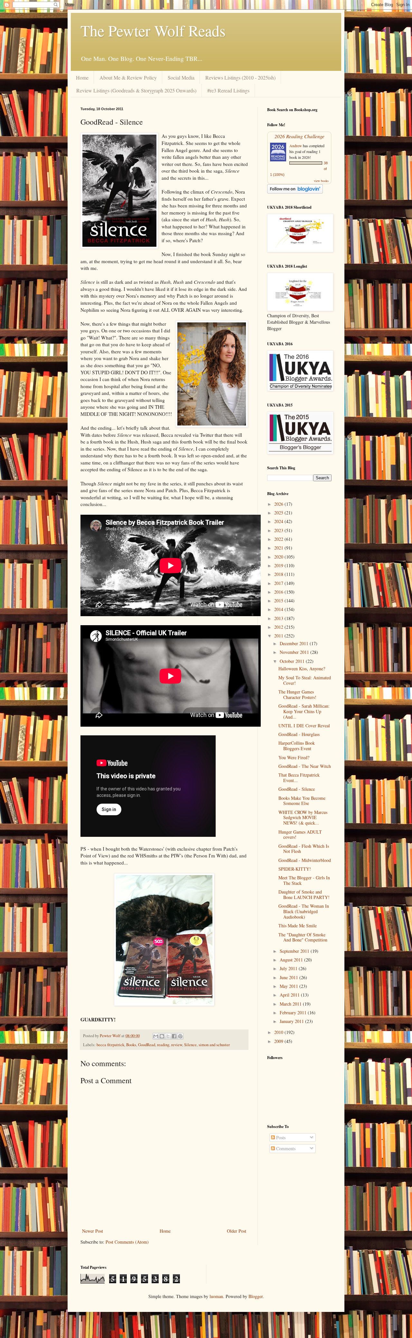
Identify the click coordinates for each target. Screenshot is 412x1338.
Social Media (181, 77)
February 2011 (294, 1012)
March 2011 (291, 1004)
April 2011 (290, 995)
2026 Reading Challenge (299, 136)
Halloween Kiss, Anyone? (301, 668)
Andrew (295, 145)
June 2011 (289, 977)
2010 (279, 1032)
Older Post (236, 1231)
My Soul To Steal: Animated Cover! (304, 680)
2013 (279, 618)
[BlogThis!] (162, 1036)
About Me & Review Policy (128, 77)
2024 (279, 521)
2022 (279, 539)
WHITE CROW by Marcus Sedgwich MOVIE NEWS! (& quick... (302, 817)
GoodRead (146, 1044)
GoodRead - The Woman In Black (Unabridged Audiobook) (303, 911)
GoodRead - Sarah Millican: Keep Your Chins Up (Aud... (304, 711)
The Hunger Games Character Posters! (297, 694)
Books (131, 1044)
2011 (279, 636)
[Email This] (156, 1036)
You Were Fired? (293, 757)
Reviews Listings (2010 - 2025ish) (240, 77)
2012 (279, 627)
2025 (279, 513)
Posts (280, 1137)
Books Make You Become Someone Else (301, 801)
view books (321, 180)
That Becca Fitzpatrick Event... (299, 777)
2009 (279, 1041)
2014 (279, 609)
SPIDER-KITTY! (294, 869)
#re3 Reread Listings (228, 90)
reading (163, 1044)
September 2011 (295, 951)
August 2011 (292, 960)
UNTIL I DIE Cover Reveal (304, 725)
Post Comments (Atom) (127, 1242)
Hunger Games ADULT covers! (300, 834)
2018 (279, 574)
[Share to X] (168, 1036)
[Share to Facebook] (174, 1036)
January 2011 (292, 1021)
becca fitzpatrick (110, 1044)
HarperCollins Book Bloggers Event (296, 745)
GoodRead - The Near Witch (304, 766)
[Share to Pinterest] (180, 1036)
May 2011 (289, 986)
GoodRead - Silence (296, 789)
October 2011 (293, 661)
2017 (279, 583)
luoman (216, 1296)
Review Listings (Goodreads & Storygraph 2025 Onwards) (136, 90)
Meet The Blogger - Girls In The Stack (304, 880)
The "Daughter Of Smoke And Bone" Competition (302, 937)
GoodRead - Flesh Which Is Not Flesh (303, 849)
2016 (279, 592)
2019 (279, 565)
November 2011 (295, 652)
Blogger (255, 1296)
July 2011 (289, 968)
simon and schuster (214, 1044)
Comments (285, 1148)
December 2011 (295, 643)
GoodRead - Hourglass (299, 734)
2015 (279, 600)
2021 (279, 548)
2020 (279, 557)
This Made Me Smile (297, 925)
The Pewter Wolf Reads (153, 30)
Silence (190, 1044)
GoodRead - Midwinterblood (304, 860)
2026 (279, 504)
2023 (279, 530)
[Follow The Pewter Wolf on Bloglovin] (295, 192)
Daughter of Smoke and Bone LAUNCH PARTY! (304, 894)
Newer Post (92, 1231)
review (176, 1044)
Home (82, 77)
